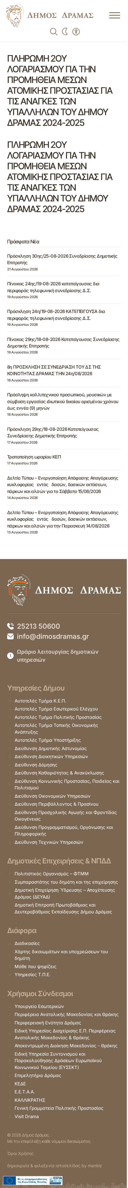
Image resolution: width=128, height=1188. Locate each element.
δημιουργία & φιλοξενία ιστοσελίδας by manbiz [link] (54, 1165)
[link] (49, 15)
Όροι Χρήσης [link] (20, 1153)
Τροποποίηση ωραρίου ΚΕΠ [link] (34, 457)
